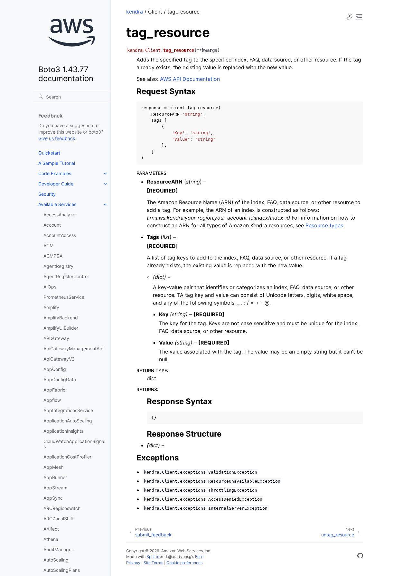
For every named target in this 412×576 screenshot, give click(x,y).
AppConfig (54, 369)
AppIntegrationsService (68, 410)
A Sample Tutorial (56, 163)
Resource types (324, 225)
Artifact (51, 529)
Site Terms (153, 562)
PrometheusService (63, 297)
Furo (199, 556)
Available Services (57, 204)
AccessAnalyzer (60, 214)
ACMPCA (52, 256)
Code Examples (54, 173)
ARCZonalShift (58, 518)
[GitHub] (360, 557)
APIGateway (56, 338)
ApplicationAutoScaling (67, 420)
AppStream (55, 487)
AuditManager (58, 549)
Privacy (133, 562)
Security (47, 194)
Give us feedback (56, 138)
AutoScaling (56, 559)
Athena (50, 539)
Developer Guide (55, 183)
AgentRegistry (58, 266)
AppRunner (55, 477)
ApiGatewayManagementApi (73, 348)
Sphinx (152, 556)
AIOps (49, 286)
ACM (48, 245)
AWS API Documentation (190, 79)
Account (52, 225)
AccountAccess (59, 235)
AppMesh (53, 467)
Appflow (52, 400)
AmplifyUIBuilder (60, 328)
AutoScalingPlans (61, 570)
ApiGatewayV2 (58, 359)
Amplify (51, 307)
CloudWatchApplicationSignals (74, 444)
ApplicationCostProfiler (67, 456)
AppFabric (54, 389)
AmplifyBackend (60, 317)
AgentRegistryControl (66, 276)
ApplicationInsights (63, 431)
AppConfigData (59, 379)
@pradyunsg (179, 556)
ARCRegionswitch (61, 508)
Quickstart (49, 153)
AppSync (53, 498)
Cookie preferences (184, 562)
